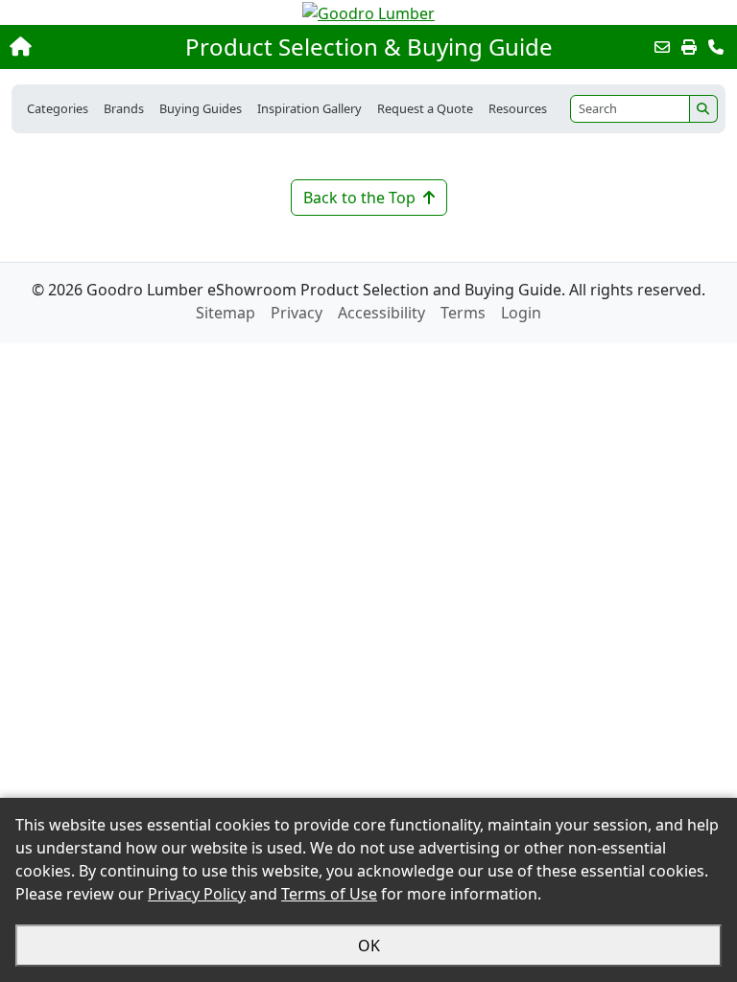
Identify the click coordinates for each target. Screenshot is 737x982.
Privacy (296, 312)
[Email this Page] (662, 47)
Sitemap (225, 312)
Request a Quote (425, 108)
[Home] (80, 47)
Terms (463, 312)
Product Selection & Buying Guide (369, 46)
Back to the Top (359, 197)
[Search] (703, 109)
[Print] (689, 47)
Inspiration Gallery (309, 108)
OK (369, 945)
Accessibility (381, 312)
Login (521, 312)
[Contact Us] (716, 47)
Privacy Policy (197, 893)
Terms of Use (329, 893)
